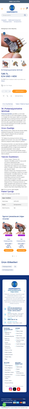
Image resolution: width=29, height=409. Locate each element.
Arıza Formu (19, 333)
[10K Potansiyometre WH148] (21, 229)
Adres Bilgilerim (9, 367)
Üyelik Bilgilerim (9, 365)
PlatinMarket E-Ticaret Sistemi (9, 407)
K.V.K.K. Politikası (20, 375)
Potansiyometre (7, 266)
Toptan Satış (8, 356)
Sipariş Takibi (19, 331)
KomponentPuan (9, 382)
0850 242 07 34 (12, 319)
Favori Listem (8, 380)
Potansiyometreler (6, 114)
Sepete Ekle (8, 250)
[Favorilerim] (24, 9)
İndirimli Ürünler (9, 354)
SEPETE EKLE (20, 91)
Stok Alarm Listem (9, 372)
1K (2, 130)
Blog (6, 359)
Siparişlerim (8, 370)
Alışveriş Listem (9, 374)
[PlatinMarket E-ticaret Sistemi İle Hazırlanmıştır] (7, 402)
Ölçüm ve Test (8, 350)
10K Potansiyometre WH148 (21, 240)
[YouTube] (18, 389)
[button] (13, 256)
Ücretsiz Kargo (20, 346)
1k (15, 266)
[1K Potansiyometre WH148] (14, 45)
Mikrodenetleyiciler (9, 336)
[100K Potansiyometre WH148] (8, 229)
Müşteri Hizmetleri (20, 337)
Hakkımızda (19, 367)
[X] (14, 389)
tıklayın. (3, 81)
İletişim (18, 369)
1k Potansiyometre (8, 270)
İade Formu (19, 335)
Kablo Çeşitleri (8, 352)
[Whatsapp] (4, 405)
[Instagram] (10, 389)
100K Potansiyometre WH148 (9, 240)
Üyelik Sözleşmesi (20, 344)
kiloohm (24, 139)
